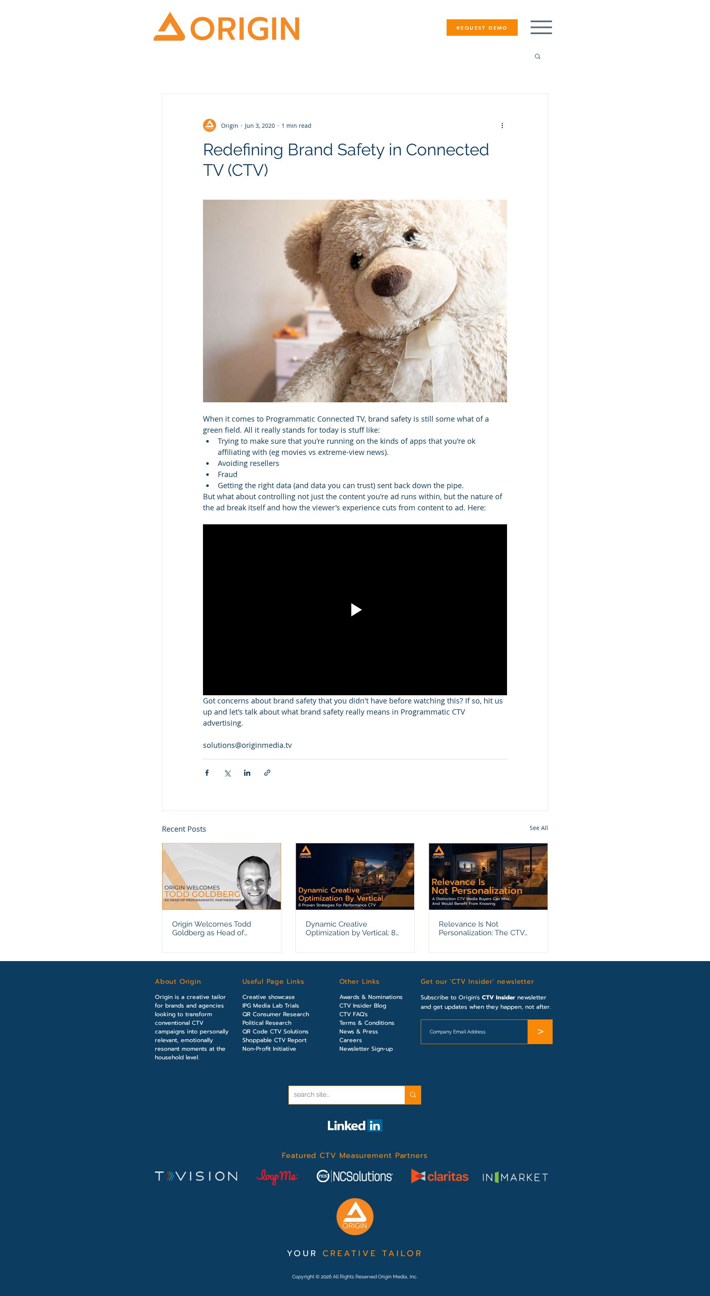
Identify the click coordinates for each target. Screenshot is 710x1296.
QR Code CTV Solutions (275, 1031)
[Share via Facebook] (207, 773)
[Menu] (541, 27)
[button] (538, 56)
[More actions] (502, 125)
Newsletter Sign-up (366, 1049)
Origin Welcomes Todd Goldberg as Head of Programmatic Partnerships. (219, 928)
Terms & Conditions (366, 1023)
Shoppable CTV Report (274, 1040)
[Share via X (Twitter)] (227, 773)
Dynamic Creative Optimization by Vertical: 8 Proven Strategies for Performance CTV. (351, 928)
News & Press (358, 1031)
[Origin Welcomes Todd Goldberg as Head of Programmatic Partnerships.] (221, 876)
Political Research (266, 1023)
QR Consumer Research (275, 1014)
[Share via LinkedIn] (247, 773)
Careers (350, 1040)
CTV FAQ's (353, 1014)
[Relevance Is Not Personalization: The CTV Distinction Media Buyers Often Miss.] (488, 876)
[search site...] (413, 1095)
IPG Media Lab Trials (270, 1005)
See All (539, 828)
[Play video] (355, 609)
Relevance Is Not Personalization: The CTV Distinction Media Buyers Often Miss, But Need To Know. (482, 928)
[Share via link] (267, 773)
